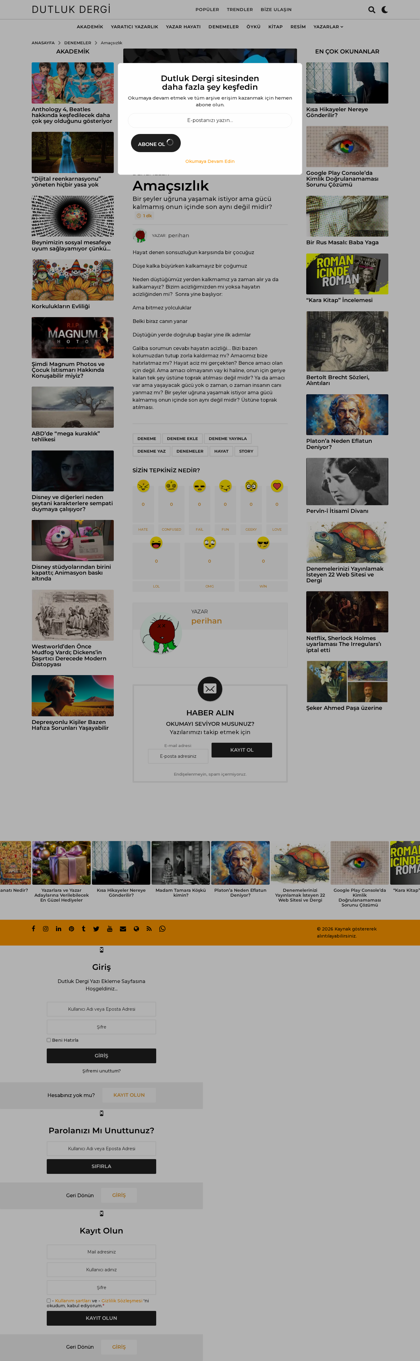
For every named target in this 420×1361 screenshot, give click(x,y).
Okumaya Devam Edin (210, 161)
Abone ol (152, 144)
